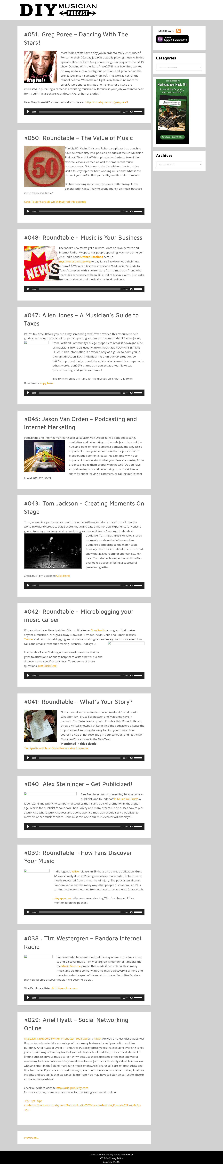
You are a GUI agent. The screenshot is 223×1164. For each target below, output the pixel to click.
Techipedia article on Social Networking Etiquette (56, 748)
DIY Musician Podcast (58, 10)
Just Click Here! (47, 666)
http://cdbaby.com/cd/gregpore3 (106, 102)
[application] (84, 111)
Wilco (75, 871)
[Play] (28, 111)
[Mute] (131, 111)
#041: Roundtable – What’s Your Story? (78, 701)
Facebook (43, 1038)
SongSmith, (98, 630)
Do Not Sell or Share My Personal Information (111, 1154)
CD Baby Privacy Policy (111, 1158)
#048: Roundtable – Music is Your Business (83, 237)
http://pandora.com (64, 988)
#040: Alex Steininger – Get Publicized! (78, 783)
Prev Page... (31, 1138)
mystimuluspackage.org (75, 261)
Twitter (28, 639)
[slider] (138, 111)
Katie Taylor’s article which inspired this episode (55, 201)
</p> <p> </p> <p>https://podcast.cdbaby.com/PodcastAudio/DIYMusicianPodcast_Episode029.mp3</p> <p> (82, 1105)
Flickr (97, 1038)
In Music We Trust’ (126, 799)
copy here (46, 383)
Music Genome (71, 966)
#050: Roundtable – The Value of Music (78, 137)
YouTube (82, 1038)
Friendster (67, 1038)
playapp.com (62, 898)
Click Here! (63, 576)
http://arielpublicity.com (72, 1088)
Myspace (30, 1038)
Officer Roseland (91, 257)
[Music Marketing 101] (172, 143)
